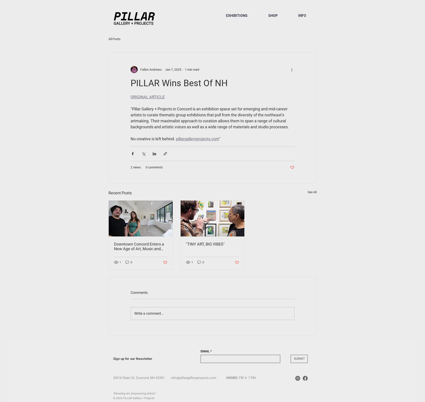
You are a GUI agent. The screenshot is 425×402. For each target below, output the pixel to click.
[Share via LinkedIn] (154, 154)
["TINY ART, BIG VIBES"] (213, 218)
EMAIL (205, 351)
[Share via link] (165, 154)
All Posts (114, 39)
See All (312, 192)
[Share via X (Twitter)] (143, 154)
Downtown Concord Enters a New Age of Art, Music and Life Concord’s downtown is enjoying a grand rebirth (139, 246)
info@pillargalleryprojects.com (193, 378)
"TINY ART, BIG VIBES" (205, 244)
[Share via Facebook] (133, 154)
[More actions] (291, 69)
